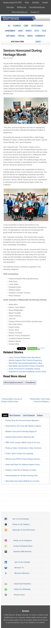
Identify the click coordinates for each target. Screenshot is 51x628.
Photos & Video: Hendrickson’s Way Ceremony (23, 448)
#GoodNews (30, 383)
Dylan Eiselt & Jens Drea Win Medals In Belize (23, 426)
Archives (40, 415)
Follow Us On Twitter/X (21, 524)
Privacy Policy (19, 595)
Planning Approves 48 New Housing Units (21, 476)
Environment (10, 30)
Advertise (35, 2)
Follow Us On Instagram (22, 541)
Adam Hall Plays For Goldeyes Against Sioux (22, 465)
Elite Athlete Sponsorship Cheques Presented (26, 366)
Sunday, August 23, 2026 (12, 2)
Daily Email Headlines (22, 584)
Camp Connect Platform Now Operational (25, 357)
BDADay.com (21, 7)
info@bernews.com (10, 617)
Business (17, 25)
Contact (45, 2)
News (20, 30)
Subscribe (10, 7)
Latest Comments (29, 415)
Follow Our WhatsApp (22, 589)
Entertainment (37, 25)
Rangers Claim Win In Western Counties (20, 470)
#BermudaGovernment (13, 383)
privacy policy (13, 620)
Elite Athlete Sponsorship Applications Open (25, 363)
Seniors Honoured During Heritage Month (22, 53)
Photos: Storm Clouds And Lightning (19, 454)
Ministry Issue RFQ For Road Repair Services (22, 459)
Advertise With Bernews (22, 552)
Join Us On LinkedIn (22, 562)
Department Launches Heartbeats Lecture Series (27, 372)
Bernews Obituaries (22, 573)
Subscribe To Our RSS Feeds (23, 530)
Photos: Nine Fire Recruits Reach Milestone (22, 420)
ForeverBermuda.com (37, 7)
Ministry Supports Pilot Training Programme (25, 360)
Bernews (25, 610)
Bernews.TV (35, 12)
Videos (30, 35)
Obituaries (10, 35)
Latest (5, 415)
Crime (26, 25)
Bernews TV (19, 568)
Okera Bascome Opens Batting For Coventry (22, 481)
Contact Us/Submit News (22, 546)
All (9, 25)
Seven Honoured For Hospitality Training (24, 369)
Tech (44, 30)
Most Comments (15, 415)
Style (36, 30)
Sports (29, 30)
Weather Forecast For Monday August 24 (21, 432)
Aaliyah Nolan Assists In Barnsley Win (19, 437)
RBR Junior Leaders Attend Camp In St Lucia (22, 443)
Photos (21, 35)
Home (27, 2)
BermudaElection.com (20, 12)
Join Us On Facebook (20, 519)
